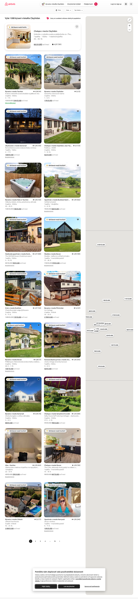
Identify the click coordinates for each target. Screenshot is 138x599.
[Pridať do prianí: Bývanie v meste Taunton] (38, 57)
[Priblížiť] (129, 26)
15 (55, 541)
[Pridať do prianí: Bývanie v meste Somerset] (38, 379)
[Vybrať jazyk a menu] (126, 4)
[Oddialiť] (129, 30)
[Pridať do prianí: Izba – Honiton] (38, 430)
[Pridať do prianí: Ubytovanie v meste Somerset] (38, 111)
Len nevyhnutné (69, 586)
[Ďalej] (59, 541)
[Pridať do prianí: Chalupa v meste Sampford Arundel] (78, 379)
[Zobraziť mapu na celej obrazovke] (129, 20)
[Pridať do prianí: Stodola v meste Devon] (78, 219)
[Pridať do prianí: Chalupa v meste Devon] (78, 430)
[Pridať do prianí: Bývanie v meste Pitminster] (78, 273)
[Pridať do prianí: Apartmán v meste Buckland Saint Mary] (78, 165)
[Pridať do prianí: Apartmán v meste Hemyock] (78, 484)
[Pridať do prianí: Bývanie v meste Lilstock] (38, 484)
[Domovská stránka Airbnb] (10, 4)
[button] (38, 44)
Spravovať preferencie (92, 586)
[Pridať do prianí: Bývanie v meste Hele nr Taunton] (38, 165)
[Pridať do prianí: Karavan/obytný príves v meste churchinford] (78, 325)
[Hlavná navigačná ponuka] (131, 4)
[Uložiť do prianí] (77, 26)
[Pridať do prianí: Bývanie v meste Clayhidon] (78, 57)
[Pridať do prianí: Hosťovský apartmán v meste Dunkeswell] (38, 219)
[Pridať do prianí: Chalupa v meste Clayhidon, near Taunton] (78, 111)
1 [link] (30, 541)
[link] (26, 541)
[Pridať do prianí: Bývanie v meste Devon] (38, 325)
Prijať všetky (46, 586)
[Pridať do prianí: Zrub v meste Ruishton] (38, 273)
